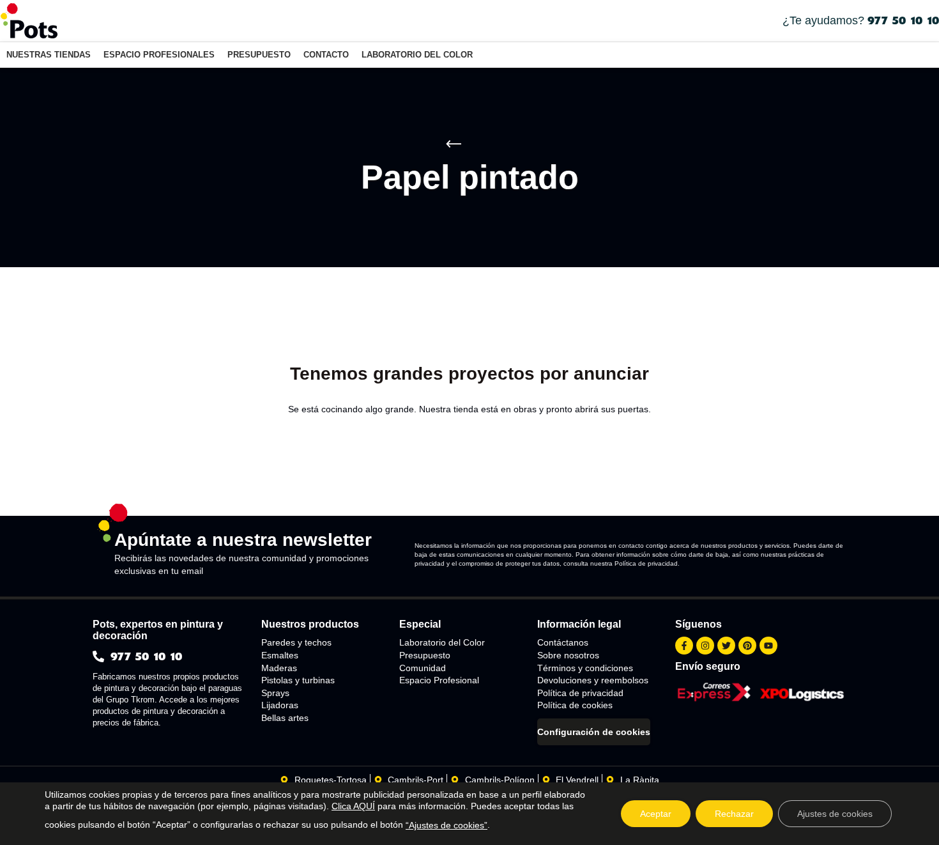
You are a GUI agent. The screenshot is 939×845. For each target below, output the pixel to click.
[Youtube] (768, 646)
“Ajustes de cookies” (446, 825)
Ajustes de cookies (835, 814)
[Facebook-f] (684, 646)
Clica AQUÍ (353, 806)
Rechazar (734, 814)
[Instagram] (705, 646)
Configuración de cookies (593, 732)
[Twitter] (726, 646)
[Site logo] (28, 20)
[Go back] (454, 144)
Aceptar (655, 814)
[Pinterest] (747, 646)
